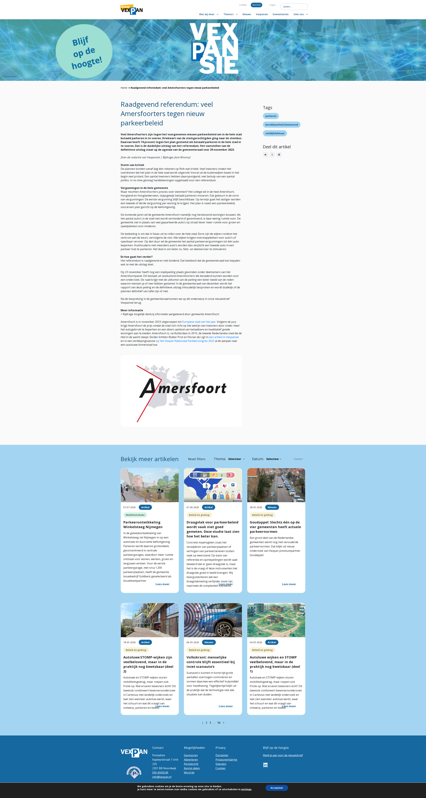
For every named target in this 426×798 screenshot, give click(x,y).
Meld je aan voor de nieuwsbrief (283, 755)
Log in (272, 4)
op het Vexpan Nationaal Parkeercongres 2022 (185, 341)
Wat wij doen (206, 14)
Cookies (220, 768)
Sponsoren (191, 755)
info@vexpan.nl (161, 777)
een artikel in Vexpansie (224, 337)
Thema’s (228, 14)
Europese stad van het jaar (199, 322)
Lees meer (163, 584)
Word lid (256, 4)
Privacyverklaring (226, 759)
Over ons (299, 14)
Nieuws (247, 14)
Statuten (220, 764)
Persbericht (191, 764)
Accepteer (277, 787)
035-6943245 (160, 772)
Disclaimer (221, 755)
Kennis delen (192, 768)
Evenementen (281, 14)
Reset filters (196, 459)
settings (246, 789)
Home (124, 87)
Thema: (220, 459)
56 (218, 723)
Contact (243, 4)
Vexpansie (262, 14)
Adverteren (191, 759)
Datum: (258, 459)
